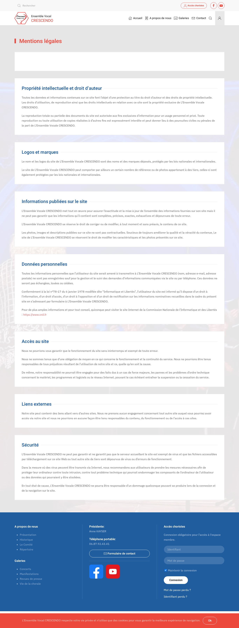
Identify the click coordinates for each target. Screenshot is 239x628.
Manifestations (29, 574)
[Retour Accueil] (22, 18)
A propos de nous (26, 526)
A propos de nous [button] (160, 18)
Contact (201, 18)
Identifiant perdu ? (175, 596)
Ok (210, 621)
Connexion (175, 580)
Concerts (25, 569)
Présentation (28, 534)
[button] (210, 18)
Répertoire (26, 549)
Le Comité (26, 544)
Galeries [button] (184, 18)
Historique (26, 539)
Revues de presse (31, 578)
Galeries (20, 561)
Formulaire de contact (121, 553)
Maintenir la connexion (182, 570)
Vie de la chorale (30, 583)
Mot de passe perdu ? (177, 590)
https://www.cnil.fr (35, 314)
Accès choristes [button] (196, 5)
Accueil (137, 18)
